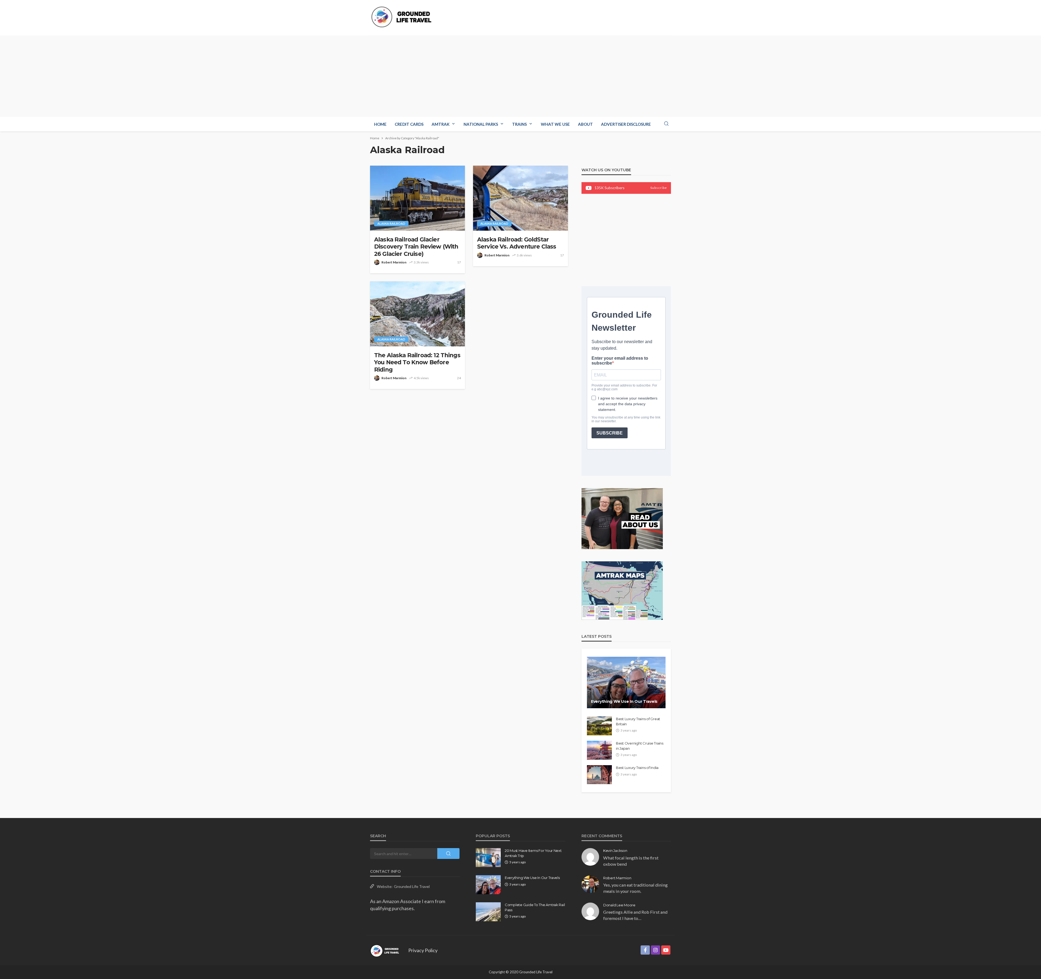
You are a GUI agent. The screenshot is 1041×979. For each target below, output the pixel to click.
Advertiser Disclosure (626, 124)
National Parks (481, 124)
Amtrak (440, 124)
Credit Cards (409, 124)
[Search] (666, 124)
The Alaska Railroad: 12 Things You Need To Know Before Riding (417, 362)
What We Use (555, 124)
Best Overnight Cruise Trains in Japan (639, 745)
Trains (519, 124)
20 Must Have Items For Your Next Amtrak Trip (533, 853)
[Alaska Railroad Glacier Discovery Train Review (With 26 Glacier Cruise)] (417, 198)
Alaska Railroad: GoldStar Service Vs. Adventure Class (516, 243)
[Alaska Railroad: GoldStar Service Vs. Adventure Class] (520, 198)
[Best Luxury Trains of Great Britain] (599, 725)
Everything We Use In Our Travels (624, 701)
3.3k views (421, 262)
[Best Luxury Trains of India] (599, 774)
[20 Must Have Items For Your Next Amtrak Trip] (488, 857)
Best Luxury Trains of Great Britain (638, 721)
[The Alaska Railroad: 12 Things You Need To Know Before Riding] (417, 313)
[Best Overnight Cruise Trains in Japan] (599, 750)
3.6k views (524, 255)
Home (380, 124)
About (585, 124)
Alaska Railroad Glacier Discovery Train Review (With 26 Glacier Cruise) (416, 246)
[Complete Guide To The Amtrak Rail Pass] (488, 911)
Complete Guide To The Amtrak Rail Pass (535, 907)
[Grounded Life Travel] (403, 16)
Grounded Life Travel (412, 886)
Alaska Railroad (391, 223)
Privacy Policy (423, 950)
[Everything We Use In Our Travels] (626, 682)
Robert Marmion (393, 262)
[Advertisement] (520, 76)
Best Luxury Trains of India (637, 767)
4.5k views (421, 378)
